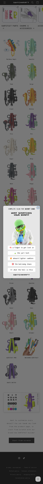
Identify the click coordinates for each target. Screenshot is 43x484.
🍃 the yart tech (21, 253)
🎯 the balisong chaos (21, 264)
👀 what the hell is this (21, 270)
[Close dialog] (38, 207)
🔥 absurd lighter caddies (21, 258)
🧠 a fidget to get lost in (21, 248)
